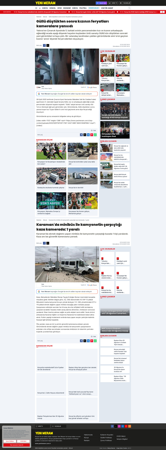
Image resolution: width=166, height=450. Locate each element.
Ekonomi (67, 8)
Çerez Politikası (106, 440)
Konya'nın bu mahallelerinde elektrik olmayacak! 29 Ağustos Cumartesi (40, 12)
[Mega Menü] (36, 8)
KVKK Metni (121, 436)
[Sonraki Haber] (164, 12)
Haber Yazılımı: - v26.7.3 (115, 448)
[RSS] (129, 426)
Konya (45, 8)
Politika (82, 8)
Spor (59, 8)
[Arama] (129, 8)
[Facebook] (112, 426)
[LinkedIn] (122, 426)
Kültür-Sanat (107, 8)
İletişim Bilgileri (122, 439)
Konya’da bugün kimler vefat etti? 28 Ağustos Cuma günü (93, 12)
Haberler (38, 16)
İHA (47, 87)
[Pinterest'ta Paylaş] (91, 134)
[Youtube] (126, 426)
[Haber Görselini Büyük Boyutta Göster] (67, 67)
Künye (86, 438)
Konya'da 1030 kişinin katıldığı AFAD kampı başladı (139, 12)
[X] (115, 426)
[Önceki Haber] (161, 12)
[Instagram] (119, 426)
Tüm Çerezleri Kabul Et (16, 445)
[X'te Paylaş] (47, 45)
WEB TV (40, 426)
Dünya (75, 8)
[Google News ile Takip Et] (92, 87)
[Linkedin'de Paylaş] (88, 134)
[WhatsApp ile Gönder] (95, 134)
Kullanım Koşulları (106, 435)
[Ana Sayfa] (40, 8)
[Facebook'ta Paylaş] (44, 45)
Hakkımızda (88, 435)
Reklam (86, 440)
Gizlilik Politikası (106, 438)
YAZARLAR (57, 426)
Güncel (52, 8)
